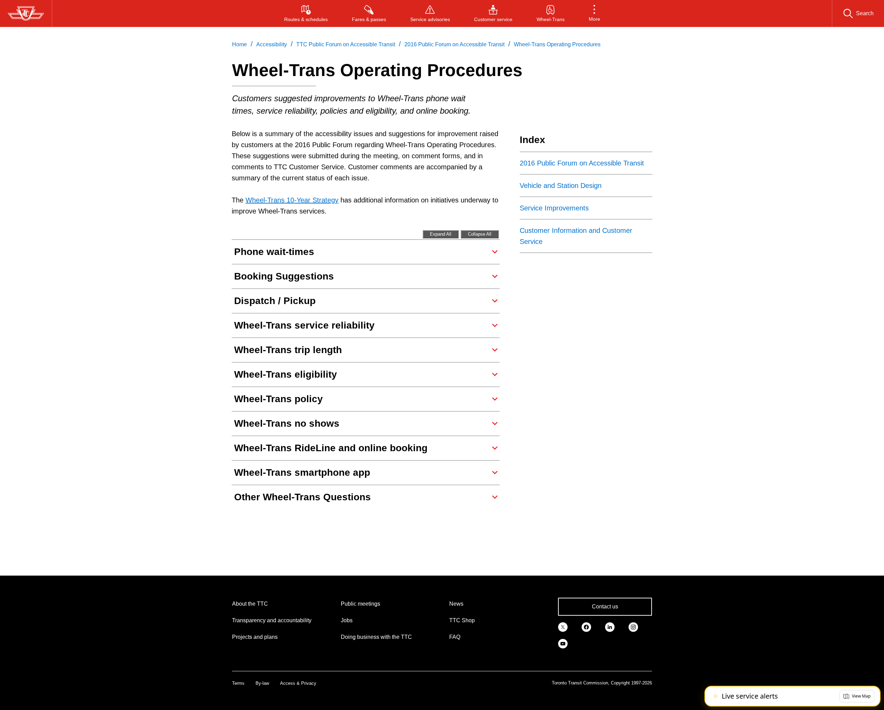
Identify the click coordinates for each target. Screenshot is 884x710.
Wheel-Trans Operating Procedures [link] (557, 44)
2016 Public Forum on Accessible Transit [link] (454, 44)
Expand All (440, 234)
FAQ (454, 637)
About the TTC (250, 604)
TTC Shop (462, 620)
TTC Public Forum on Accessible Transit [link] (345, 44)
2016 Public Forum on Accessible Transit (582, 163)
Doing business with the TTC (376, 637)
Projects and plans (255, 637)
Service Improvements (554, 208)
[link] (563, 626)
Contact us (605, 606)
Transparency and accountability (271, 620)
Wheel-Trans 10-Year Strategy (292, 200)
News (456, 604)
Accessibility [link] (271, 44)
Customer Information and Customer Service (576, 236)
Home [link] (239, 44)
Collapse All (479, 234)
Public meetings (360, 604)
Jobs (347, 620)
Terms (238, 683)
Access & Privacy (298, 683)
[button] (594, 13)
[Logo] (25, 13)
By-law (262, 683)
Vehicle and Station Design (561, 185)
